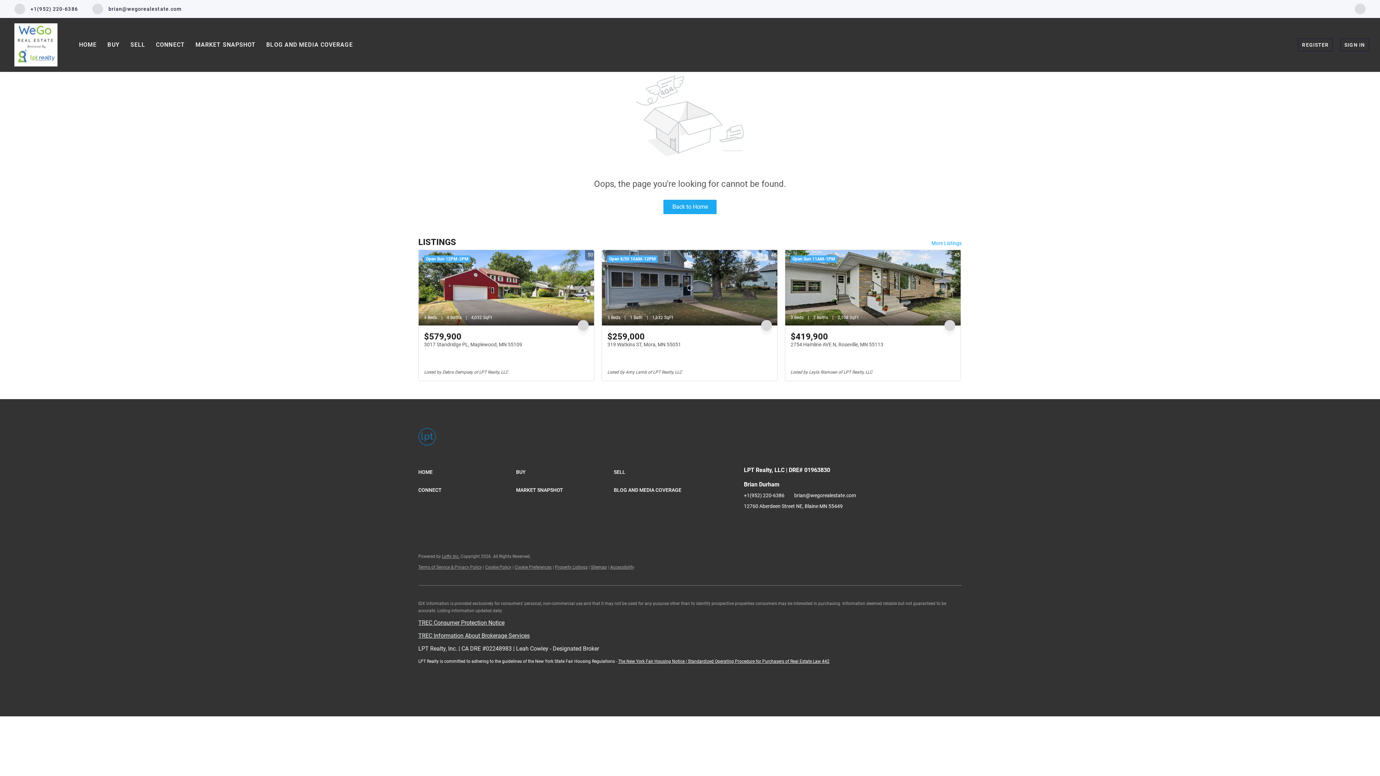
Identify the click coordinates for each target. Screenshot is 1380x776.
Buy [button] (113, 44)
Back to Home (690, 206)
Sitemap (599, 567)
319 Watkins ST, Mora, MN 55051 (644, 344)
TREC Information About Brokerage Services (474, 635)
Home (88, 44)
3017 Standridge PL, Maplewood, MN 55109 (473, 344)
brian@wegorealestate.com (825, 495)
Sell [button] (137, 44)
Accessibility (622, 567)
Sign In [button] (1354, 45)
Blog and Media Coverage (309, 44)
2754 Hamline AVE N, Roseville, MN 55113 (837, 344)
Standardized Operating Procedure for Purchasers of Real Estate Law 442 (758, 661)
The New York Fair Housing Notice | (653, 661)
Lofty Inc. (451, 556)
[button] (467, 472)
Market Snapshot (226, 44)
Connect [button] (170, 44)
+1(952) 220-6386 (764, 495)
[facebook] (1360, 8)
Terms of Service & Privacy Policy (450, 567)
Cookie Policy (498, 567)
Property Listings (571, 567)
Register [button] (1315, 45)
